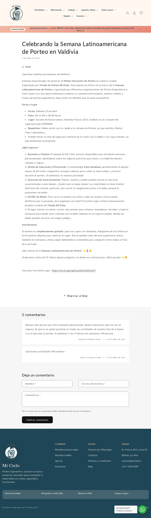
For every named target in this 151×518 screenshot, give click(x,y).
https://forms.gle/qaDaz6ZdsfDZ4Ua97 (74, 270)
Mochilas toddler (63, 455)
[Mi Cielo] (11, 452)
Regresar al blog (77, 295)
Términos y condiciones (99, 461)
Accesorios (60, 466)
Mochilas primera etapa (66, 449)
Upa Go (59, 461)
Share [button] (28, 66)
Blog (90, 466)
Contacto (92, 455)
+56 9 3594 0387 (130, 466)
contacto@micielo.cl (131, 461)
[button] (40, 10)
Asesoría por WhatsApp (100, 449)
